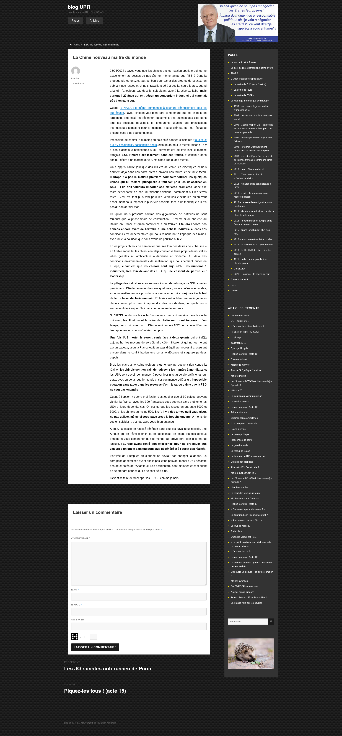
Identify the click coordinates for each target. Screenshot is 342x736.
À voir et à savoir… (241, 279)
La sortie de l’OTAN (244, 95)
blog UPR (79, 6)
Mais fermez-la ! (239, 376)
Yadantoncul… (238, 343)
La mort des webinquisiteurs (245, 493)
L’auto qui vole (238, 429)
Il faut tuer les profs (241, 551)
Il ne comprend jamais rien (244, 423)
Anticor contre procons (242, 592)
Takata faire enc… (240, 412)
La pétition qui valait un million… (247, 396)
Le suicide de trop (240, 401)
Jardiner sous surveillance (244, 418)
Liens (233, 285)
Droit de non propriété (242, 461)
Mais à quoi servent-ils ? (243, 473)
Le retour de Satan (240, 451)
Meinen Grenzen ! (240, 581)
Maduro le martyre (240, 364)
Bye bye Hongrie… (240, 348)
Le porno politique (240, 434)
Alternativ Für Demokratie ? (245, 467)
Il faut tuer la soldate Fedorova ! (247, 326)
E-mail (76, 604)
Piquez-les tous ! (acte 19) (244, 354)
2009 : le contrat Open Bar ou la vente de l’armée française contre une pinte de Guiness (253, 160)
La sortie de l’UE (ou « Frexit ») (250, 84)
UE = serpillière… (240, 321)
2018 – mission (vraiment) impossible (253, 239)
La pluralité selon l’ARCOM (245, 332)
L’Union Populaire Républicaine (247, 78)
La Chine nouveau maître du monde (101, 45)
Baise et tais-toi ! (239, 359)
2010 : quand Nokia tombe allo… (251, 169)
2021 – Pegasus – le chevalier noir (252, 274)
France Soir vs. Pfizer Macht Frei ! (249, 597)
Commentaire (82, 538)
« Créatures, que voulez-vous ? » (248, 509)
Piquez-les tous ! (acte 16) (244, 557)
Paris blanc (236, 531)
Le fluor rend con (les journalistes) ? (249, 515)
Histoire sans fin (239, 487)
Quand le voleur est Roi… (244, 537)
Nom (75, 589)
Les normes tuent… (241, 315)
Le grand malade (239, 445)
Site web (77, 619)
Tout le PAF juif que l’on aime (246, 370)
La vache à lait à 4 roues (243, 62)
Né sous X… (237, 390)
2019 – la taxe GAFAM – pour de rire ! (253, 244)
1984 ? (234, 73)
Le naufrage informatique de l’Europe (250, 100)
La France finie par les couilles (246, 603)
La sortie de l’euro (243, 89)
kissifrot (75, 78)
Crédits (234, 290)
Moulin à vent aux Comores (245, 498)
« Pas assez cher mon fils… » (246, 520)
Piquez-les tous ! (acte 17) (244, 504)
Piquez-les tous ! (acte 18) (244, 407)
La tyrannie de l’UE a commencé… (249, 456)
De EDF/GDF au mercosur (244, 586)
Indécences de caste (241, 440)
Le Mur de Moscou (240, 525)
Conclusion (239, 268)
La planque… (237, 337)
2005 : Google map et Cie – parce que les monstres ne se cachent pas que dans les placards (253, 128)
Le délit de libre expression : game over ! (252, 68)
